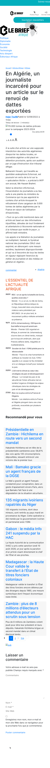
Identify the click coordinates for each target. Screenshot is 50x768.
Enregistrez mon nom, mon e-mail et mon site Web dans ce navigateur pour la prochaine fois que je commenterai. (24, 722)
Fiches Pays (34, 15)
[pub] (8, 645)
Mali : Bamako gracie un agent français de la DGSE (23, 471)
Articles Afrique (18, 68)
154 (22, 638)
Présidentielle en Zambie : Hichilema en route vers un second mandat (24, 436)
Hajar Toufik (12, 116)
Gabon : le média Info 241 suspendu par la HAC (24, 533)
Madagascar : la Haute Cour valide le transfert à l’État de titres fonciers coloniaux (25, 570)
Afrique (27, 68)
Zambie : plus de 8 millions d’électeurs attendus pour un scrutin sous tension (23, 610)
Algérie (41, 269)
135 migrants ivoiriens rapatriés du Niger (24, 502)
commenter (11, 270)
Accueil (8, 68)
